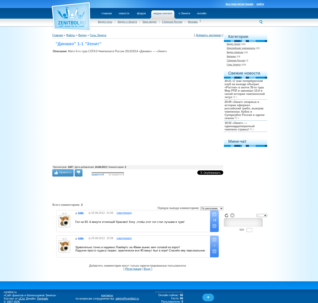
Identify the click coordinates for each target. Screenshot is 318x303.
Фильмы (193, 21)
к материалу (124, 212)
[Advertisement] (131, 154)
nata (81, 212)
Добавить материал (209, 35)
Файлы (70, 35)
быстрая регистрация (239, 4)
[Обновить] (227, 215)
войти (260, 4)
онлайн (201, 13)
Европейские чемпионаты (241, 48)
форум (141, 13)
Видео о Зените (127, 21)
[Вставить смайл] (232, 215)
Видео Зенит (234, 44)
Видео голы (105, 21)
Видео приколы (235, 52)
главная (106, 13)
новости (124, 13)
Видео (82, 35)
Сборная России (172, 21)
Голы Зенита (234, 64)
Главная (57, 35)
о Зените (184, 13)
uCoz (22, 298)
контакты (107, 295)
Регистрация (133, 269)
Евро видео (150, 21)
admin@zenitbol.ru (127, 298)
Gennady (42, 298)
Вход (147, 269)
